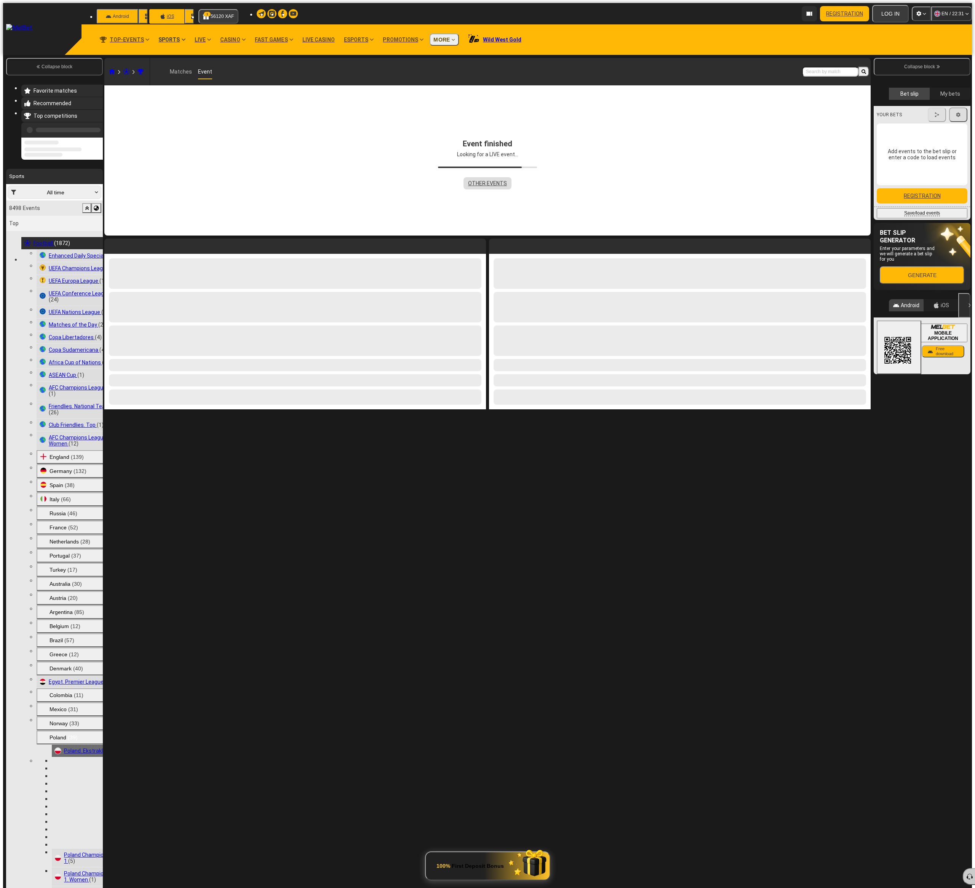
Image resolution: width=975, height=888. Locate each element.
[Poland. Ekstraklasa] (140, 71)
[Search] (863, 72)
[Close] (964, 443)
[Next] (512, 245)
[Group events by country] (96, 237)
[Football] (126, 71)
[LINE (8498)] (112, 71)
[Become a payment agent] (809, 13)
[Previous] (95, 128)
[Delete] (863, 244)
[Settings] (921, 13)
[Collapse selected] (86, 237)
